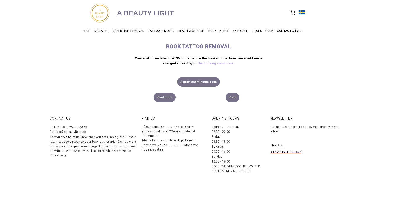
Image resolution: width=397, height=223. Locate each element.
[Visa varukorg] (292, 13)
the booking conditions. (215, 63)
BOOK (269, 31)
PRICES (257, 31)
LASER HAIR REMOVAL (128, 31)
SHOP (86, 31)
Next (274, 145)
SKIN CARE (240, 31)
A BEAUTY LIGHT (145, 13)
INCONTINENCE (218, 31)
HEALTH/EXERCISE (191, 31)
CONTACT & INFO (289, 31)
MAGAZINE (101, 31)
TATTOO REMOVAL (161, 31)
